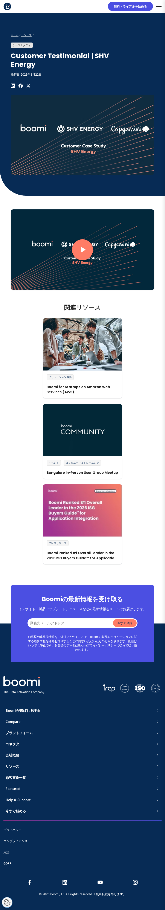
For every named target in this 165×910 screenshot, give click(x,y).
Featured (13, 788)
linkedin (65, 882)
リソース (12, 766)
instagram (135, 882)
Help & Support (18, 799)
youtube (100, 882)
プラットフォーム (19, 732)
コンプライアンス (15, 841)
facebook (30, 882)
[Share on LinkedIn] (13, 86)
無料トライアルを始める (132, 6)
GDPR (7, 863)
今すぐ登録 (124, 623)
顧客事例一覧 (16, 777)
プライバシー (12, 830)
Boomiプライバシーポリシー (97, 645)
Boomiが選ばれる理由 (23, 710)
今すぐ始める (16, 811)
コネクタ (14, 744)
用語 (6, 852)
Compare (13, 721)
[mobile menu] (159, 6)
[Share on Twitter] (28, 86)
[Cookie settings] (7, 902)
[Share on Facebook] (20, 86)
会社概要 (14, 755)
